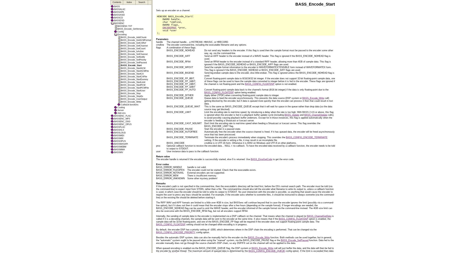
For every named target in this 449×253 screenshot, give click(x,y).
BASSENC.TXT (125, 26)
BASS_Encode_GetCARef (133, 43)
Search (141, 2)
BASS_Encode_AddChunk (133, 37)
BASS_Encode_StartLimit (133, 82)
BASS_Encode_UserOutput (134, 99)
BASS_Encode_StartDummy (134, 79)
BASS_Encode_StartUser (133, 90)
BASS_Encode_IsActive (132, 51)
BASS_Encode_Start (131, 65)
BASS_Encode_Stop (131, 93)
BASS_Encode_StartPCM (133, 85)
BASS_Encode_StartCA (132, 74)
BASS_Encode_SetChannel (134, 54)
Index (129, 2)
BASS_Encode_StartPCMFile (135, 88)
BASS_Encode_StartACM (133, 68)
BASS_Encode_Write (131, 102)
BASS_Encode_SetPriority (133, 60)
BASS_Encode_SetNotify (133, 57)
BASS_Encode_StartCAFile (134, 76)
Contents (117, 2)
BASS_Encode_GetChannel (134, 46)
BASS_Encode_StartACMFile (135, 71)
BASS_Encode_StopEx (132, 96)
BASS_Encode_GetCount (133, 48)
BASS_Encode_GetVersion (130, 29)
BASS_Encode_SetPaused (134, 62)
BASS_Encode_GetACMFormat (136, 40)
